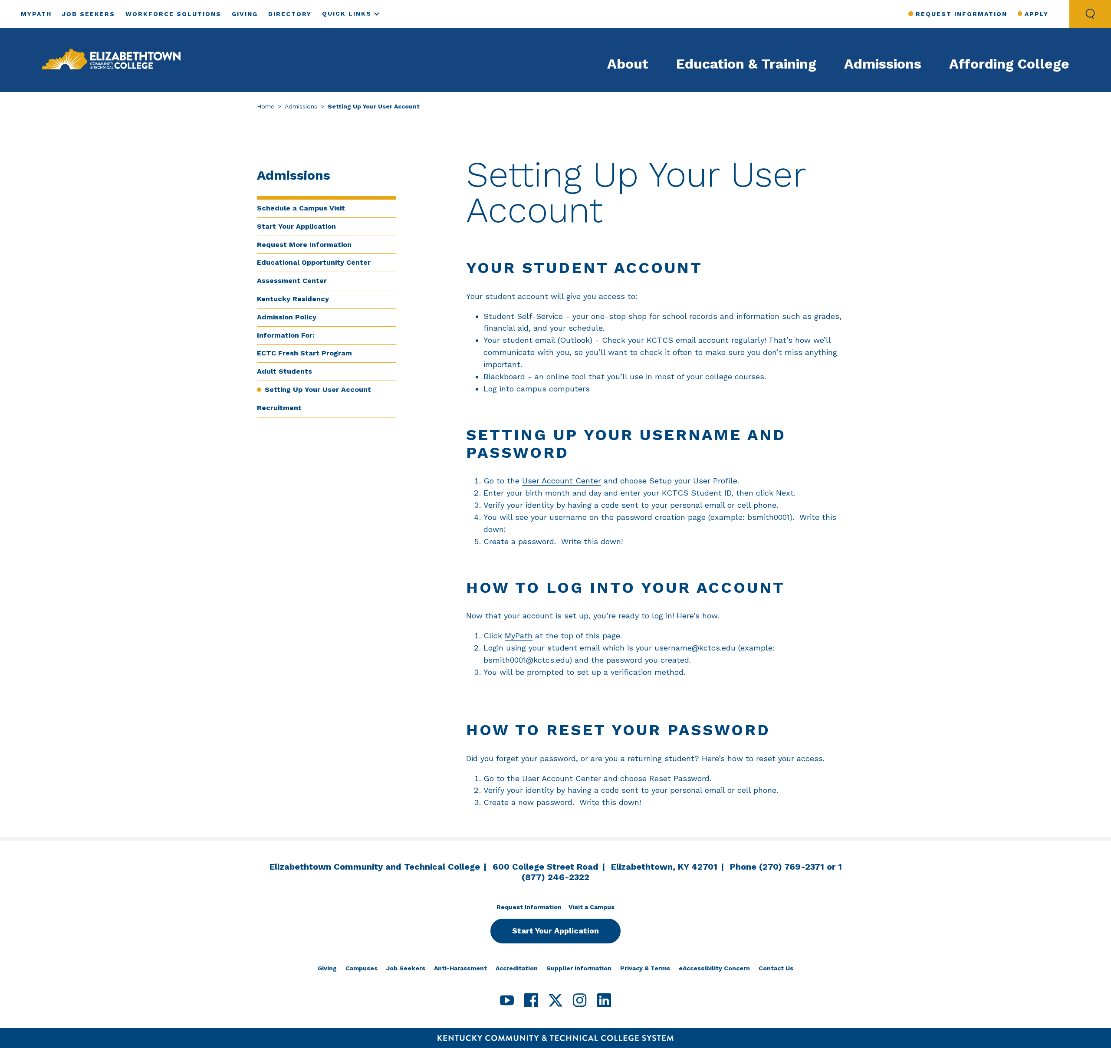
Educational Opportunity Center (314, 262)
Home (265, 106)
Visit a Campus (592, 906)
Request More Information (304, 244)
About (627, 64)
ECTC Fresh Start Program (304, 353)
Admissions (882, 64)
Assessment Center (292, 280)
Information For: (286, 335)
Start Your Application (296, 226)
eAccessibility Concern (714, 968)
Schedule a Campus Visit (301, 208)
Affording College (1009, 64)
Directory (290, 13)
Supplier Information (578, 968)
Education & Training (746, 64)
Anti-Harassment (460, 968)
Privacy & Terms (645, 968)
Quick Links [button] (346, 13)
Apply (1037, 13)
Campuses (361, 968)
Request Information (961, 13)
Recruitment (279, 408)
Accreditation (517, 968)
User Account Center (561, 480)
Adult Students (284, 371)
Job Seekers (88, 13)
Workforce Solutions (173, 13)
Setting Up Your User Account (318, 389)
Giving (245, 13)
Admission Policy (286, 317)
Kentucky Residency (293, 299)
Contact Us (776, 968)
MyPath (36, 13)
